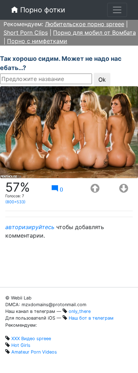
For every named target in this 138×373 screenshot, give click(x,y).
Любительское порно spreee (84, 24)
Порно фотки (41, 10)
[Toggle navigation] (117, 10)
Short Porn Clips (26, 32)
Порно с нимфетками (37, 41)
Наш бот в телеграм (91, 318)
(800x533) (15, 201)
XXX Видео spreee (31, 338)
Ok (102, 79)
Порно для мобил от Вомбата (94, 32)
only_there (80, 311)
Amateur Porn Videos (34, 352)
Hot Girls (20, 345)
